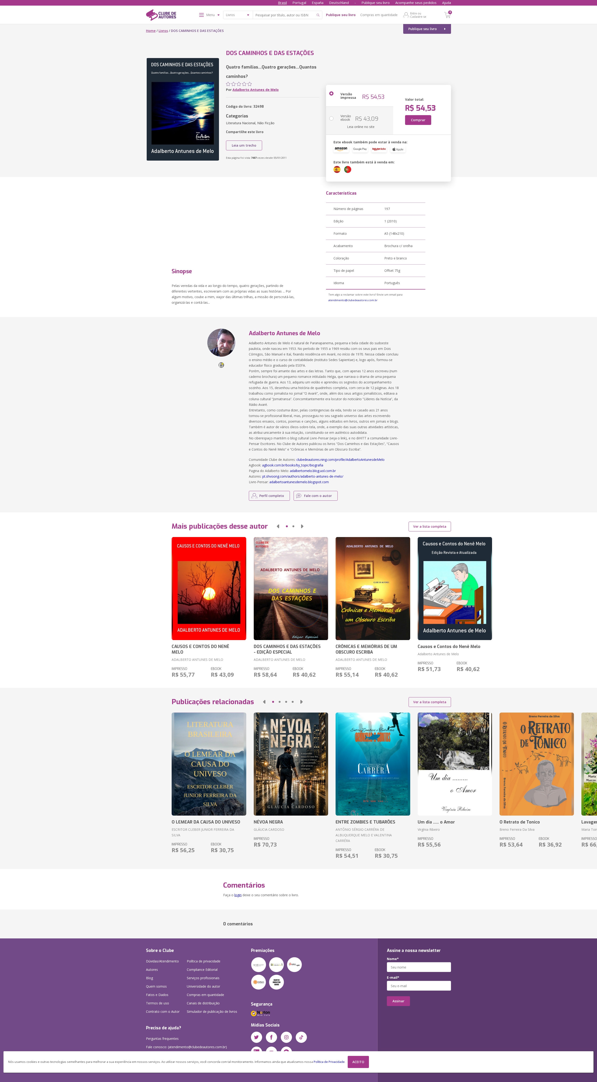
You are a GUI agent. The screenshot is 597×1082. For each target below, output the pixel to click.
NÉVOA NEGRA (268, 822)
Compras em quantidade (379, 15)
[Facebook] (271, 1037)
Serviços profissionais (203, 978)
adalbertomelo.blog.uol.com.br (313, 471)
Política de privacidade (203, 961)
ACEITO (358, 1062)
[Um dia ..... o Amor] (455, 764)
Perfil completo (271, 495)
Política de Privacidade (329, 1062)
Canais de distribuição (203, 1003)
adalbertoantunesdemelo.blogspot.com (299, 482)
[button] (278, 526)
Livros (163, 30)
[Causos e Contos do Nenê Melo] (455, 588)
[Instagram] (286, 1037)
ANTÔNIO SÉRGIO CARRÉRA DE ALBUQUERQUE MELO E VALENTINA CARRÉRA (364, 835)
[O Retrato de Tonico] (537, 764)
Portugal (299, 2)
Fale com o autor (318, 495)
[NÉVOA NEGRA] (291, 764)
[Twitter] (256, 1037)
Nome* (393, 959)
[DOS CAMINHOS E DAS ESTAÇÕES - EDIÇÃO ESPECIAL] (291, 588)
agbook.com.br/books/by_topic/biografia (292, 465)
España (317, 2)
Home (151, 30)
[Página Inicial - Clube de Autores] (161, 15)
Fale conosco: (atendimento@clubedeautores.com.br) (186, 1047)
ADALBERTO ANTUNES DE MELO (197, 659)
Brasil (282, 2)
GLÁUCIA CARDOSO (269, 829)
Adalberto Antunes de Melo (256, 89)
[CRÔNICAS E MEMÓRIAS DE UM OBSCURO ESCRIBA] (373, 588)
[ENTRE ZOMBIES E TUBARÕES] (373, 764)
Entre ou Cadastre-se (418, 14)
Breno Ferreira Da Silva (517, 829)
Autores (152, 969)
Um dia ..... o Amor (436, 822)
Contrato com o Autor (163, 1011)
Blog (149, 978)
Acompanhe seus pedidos (416, 2)
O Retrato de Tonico (520, 822)
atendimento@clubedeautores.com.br (353, 300)
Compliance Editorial (202, 969)
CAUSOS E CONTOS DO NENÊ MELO (200, 649)
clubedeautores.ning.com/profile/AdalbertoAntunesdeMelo (340, 459)
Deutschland (339, 2)
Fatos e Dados (157, 994)
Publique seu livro (375, 2)
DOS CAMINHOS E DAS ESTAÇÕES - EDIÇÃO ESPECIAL (287, 649)
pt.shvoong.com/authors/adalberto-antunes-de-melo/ (302, 476)
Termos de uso (157, 1003)
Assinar (398, 1001)
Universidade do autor (203, 986)
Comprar (418, 120)
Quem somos (156, 986)
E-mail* (393, 977)
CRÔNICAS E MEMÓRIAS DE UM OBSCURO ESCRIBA (366, 649)
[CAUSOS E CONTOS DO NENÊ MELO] (209, 588)
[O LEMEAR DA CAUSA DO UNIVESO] (209, 764)
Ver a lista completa (429, 526)
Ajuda (446, 2)
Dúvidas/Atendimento (162, 961)
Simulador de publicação (212, 1011)
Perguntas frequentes (162, 1038)
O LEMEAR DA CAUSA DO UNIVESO (206, 822)
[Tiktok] (301, 1037)
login (238, 895)
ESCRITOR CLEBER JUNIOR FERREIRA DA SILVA (203, 832)
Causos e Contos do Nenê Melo (449, 646)
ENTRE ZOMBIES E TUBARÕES (365, 822)
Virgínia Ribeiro (429, 829)
